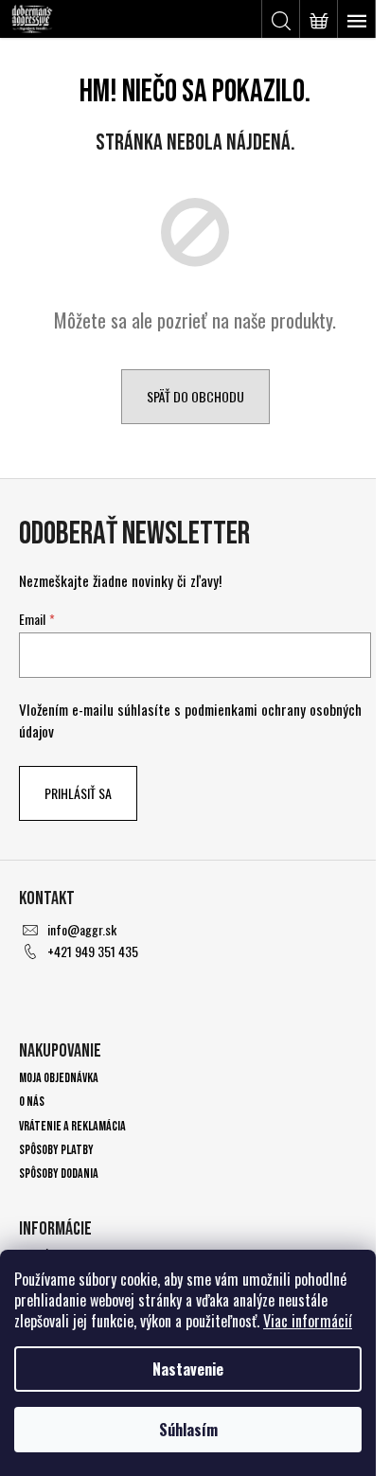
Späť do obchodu (195, 396)
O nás (31, 1101)
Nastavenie (187, 1369)
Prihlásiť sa (78, 793)
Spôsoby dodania (58, 1173)
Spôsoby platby (56, 1150)
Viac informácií (307, 1320)
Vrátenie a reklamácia (72, 1126)
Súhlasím (188, 1429)
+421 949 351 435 (92, 951)
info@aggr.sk (81, 929)
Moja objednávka (58, 1078)
